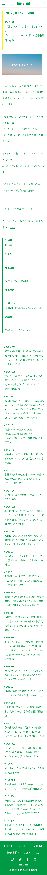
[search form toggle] (44, 3)
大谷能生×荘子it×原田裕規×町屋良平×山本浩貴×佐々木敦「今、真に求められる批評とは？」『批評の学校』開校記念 (24, 539)
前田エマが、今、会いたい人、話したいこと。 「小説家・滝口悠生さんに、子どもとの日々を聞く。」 (24, 560)
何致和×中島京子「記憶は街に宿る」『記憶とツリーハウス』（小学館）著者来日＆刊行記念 (24, 458)
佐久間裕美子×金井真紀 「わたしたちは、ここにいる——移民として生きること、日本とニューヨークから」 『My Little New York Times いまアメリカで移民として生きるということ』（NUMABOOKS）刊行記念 (24, 409)
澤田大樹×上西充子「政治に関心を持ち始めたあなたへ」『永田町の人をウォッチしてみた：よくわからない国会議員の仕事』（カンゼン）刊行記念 (23, 357)
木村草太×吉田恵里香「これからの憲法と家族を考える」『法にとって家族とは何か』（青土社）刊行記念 (24, 478)
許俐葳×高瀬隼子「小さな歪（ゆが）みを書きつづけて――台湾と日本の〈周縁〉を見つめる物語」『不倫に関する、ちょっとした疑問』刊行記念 (23, 382)
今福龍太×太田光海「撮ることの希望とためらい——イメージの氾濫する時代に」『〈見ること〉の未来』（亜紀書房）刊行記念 (24, 731)
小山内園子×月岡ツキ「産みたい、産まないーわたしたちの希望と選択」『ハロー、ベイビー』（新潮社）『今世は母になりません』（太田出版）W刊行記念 (24, 517)
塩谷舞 (8, 245)
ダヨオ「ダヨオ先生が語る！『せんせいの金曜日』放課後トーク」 (24, 770)
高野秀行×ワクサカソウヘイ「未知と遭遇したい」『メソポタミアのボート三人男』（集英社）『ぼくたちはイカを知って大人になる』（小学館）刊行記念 (24, 623)
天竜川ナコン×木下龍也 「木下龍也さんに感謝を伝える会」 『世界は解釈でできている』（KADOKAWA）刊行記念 (24, 675)
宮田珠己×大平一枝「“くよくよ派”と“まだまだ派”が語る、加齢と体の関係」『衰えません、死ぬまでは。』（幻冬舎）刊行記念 (24, 752)
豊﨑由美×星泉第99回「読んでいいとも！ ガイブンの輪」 (23, 497)
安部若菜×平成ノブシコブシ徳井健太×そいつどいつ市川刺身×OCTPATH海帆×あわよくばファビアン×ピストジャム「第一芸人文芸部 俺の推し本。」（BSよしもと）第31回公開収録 (24, 650)
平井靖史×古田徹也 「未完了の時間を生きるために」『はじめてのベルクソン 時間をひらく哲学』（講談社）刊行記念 (24, 829)
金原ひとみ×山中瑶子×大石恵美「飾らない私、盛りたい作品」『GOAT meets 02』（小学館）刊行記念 (24, 580)
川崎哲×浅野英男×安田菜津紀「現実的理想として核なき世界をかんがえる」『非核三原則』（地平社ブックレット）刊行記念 (24, 601)
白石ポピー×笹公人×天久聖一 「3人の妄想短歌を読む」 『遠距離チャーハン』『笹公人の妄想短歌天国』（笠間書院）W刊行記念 (24, 435)
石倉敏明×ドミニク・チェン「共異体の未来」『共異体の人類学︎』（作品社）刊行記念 (23, 711)
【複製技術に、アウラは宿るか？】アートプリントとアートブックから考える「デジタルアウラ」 (24, 693)
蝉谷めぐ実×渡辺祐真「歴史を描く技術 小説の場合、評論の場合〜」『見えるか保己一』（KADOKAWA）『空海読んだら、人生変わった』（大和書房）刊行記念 (24, 807)
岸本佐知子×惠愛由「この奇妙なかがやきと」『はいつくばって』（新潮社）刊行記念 (24, 786)
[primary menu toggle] (3, 4)
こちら (24, 209)
